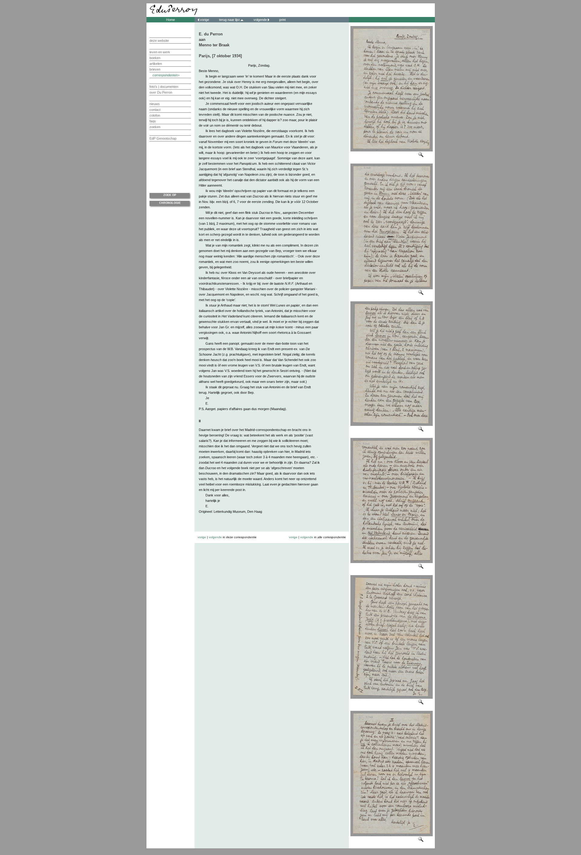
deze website (159, 40)
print (282, 20)
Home (170, 20)
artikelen (155, 63)
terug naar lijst (230, 20)
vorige (204, 20)
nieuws (154, 104)
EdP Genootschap (162, 138)
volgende (260, 20)
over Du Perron (160, 92)
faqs (152, 121)
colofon (154, 115)
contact (154, 109)
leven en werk (159, 52)
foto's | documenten (163, 86)
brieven (154, 69)
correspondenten (165, 75)
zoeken (154, 127)
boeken (154, 58)
